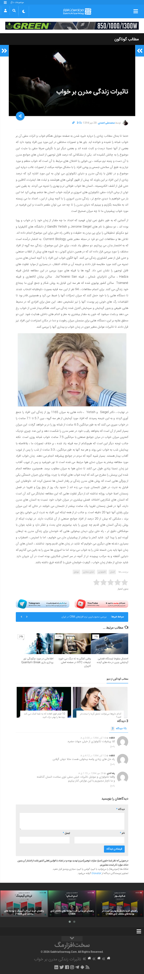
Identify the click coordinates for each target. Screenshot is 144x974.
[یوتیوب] (101, 604)
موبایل (76, 572)
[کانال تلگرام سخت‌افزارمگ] (77, 967)
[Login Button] (5, 10)
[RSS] (88, 967)
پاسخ (112, 746)
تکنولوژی (102, 572)
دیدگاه (117, 729)
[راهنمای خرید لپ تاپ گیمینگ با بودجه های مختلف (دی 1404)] (24, 903)
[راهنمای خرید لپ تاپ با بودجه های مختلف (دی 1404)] (72, 903)
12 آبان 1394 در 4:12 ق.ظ (93, 756)
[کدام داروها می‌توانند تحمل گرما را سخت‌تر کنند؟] (100, 702)
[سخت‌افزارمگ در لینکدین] (56, 967)
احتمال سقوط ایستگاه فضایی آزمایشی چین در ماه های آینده (112, 661)
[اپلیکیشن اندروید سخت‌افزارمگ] (82, 967)
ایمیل (66, 833)
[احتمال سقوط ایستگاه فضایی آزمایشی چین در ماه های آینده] (109, 643)
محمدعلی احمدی (106, 123)
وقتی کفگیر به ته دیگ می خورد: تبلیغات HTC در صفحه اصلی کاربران (74, 662)
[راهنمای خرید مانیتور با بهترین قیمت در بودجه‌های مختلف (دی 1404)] (119, 903)
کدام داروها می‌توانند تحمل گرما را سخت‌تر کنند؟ (100, 716)
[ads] (72, 26)
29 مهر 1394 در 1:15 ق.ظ (90, 773)
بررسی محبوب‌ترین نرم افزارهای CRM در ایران (83, 617)
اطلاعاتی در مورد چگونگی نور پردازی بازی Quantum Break (37, 661)
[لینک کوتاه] (73, 123)
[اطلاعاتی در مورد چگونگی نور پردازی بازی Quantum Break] (34, 643)
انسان (112, 572)
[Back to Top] (72, 938)
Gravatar (96, 873)
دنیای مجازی (88, 572)
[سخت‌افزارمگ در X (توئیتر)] (62, 967)
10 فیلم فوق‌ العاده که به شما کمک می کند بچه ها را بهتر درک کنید (44, 716)
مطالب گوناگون (126, 39)
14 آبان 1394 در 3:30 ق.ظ (93, 738)
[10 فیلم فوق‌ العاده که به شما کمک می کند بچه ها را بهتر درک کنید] (44, 702)
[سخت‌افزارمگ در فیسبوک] (67, 967)
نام (122, 833)
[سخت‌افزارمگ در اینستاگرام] (72, 967)
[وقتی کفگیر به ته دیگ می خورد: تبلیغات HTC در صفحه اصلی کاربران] (72, 643)
